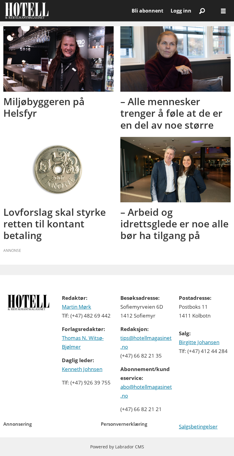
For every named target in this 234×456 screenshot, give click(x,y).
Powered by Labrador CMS (117, 447)
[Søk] (202, 10)
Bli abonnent (147, 10)
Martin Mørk (76, 306)
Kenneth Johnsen (82, 369)
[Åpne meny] (223, 11)
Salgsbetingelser (198, 426)
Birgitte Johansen (199, 342)
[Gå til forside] (66, 10)
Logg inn (181, 10)
